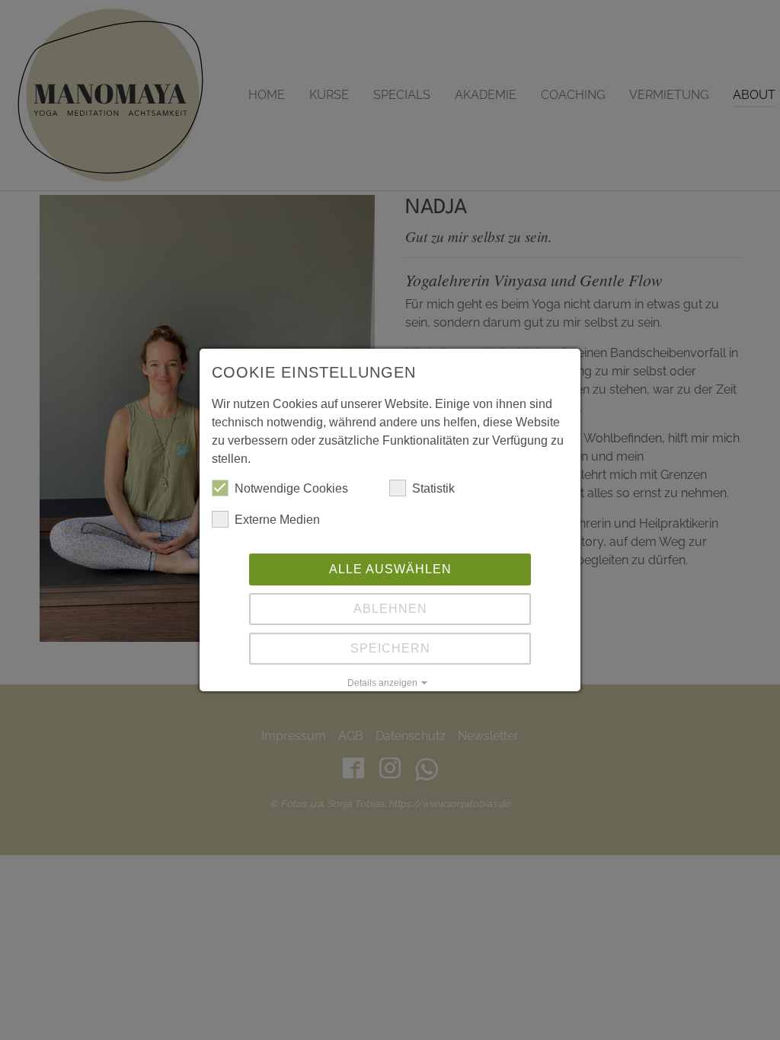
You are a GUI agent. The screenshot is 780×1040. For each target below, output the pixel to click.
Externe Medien (277, 519)
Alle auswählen (390, 569)
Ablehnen (390, 608)
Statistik (433, 488)
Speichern (390, 648)
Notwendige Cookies (291, 488)
